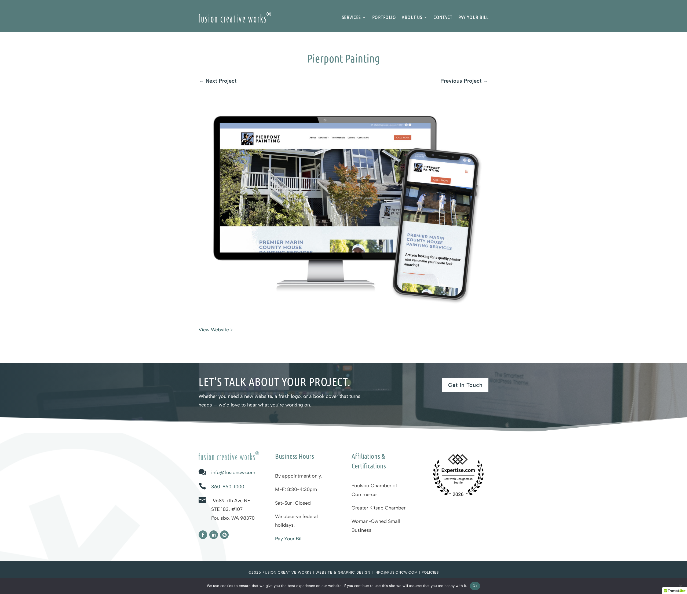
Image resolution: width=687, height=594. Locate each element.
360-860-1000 (227, 487)
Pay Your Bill (473, 17)
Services (351, 17)
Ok (475, 586)
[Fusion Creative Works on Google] (224, 534)
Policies (430, 572)
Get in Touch (465, 385)
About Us (412, 17)
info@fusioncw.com (233, 472)
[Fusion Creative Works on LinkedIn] (213, 534)
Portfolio (384, 17)
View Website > (216, 330)
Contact (442, 17)
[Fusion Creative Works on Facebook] (203, 534)
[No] (680, 586)
